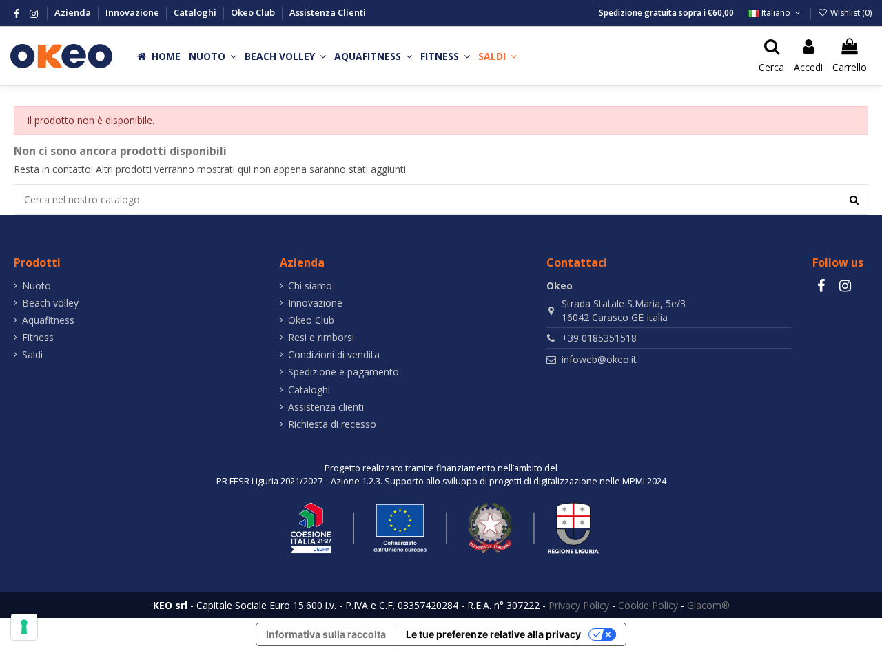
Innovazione (133, 12)
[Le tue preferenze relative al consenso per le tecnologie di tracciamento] (24, 627)
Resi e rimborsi (321, 337)
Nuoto (36, 285)
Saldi (32, 354)
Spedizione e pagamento (343, 371)
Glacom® (708, 605)
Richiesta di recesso (332, 424)
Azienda (73, 12)
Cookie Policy (648, 605)
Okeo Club (254, 12)
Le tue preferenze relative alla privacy (493, 634)
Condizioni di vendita (334, 354)
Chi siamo (310, 285)
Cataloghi (196, 12)
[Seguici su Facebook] (16, 13)
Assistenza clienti (326, 406)
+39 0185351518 (599, 337)
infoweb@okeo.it (599, 359)
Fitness (38, 337)
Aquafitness (48, 320)
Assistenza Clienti (327, 12)
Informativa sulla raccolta (326, 634)
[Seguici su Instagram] (34, 13)
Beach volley (50, 302)
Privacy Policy (578, 605)
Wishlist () (850, 13)
